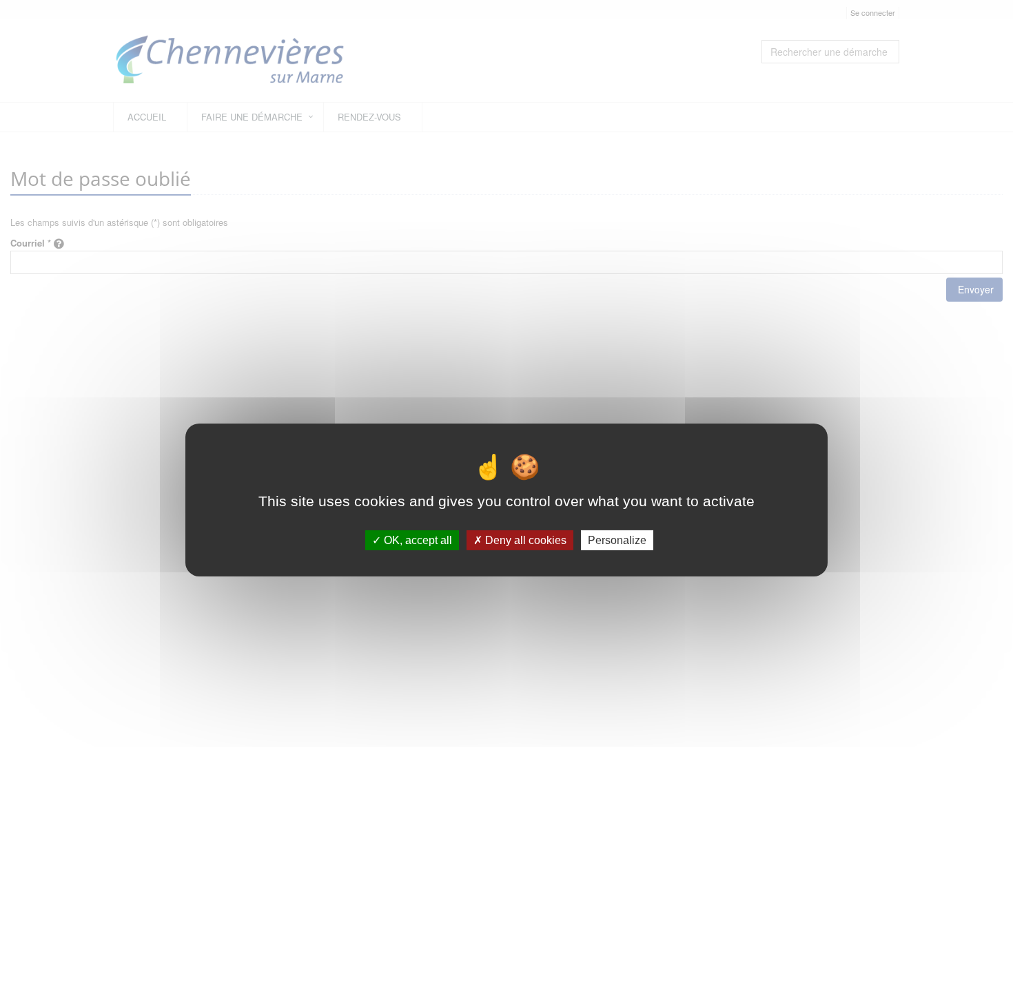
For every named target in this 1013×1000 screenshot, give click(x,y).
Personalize (617, 540)
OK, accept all (416, 540)
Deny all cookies (524, 540)
